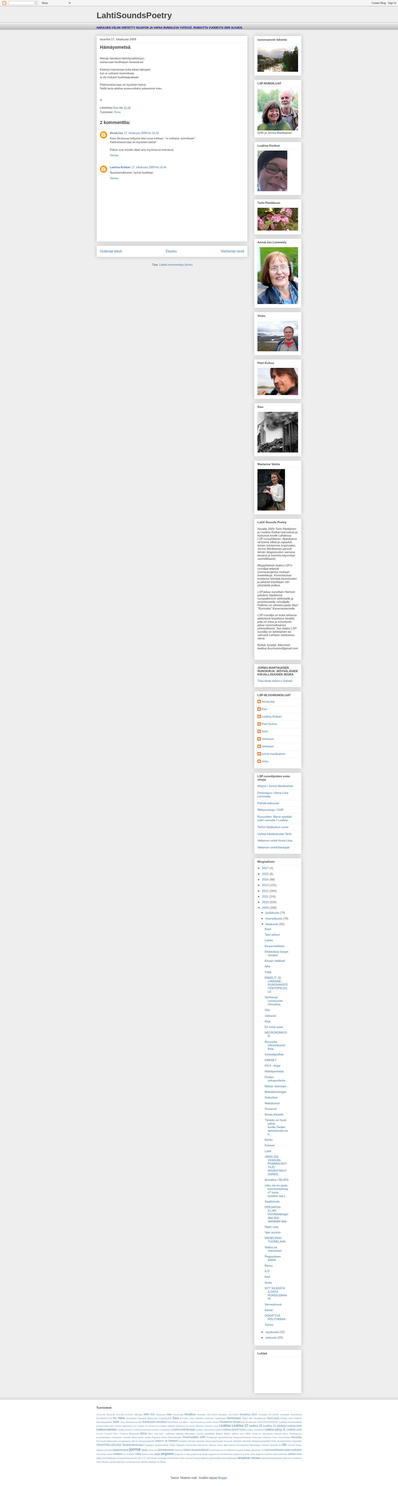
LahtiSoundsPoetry (134, 15)
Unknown (268, 739)
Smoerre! (271, 1108)
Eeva (117, 112)
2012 (265, 891)
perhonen (282, 1454)
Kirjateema (226, 1421)
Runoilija (296, 1437)
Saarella (183, 1441)
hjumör (109, 1450)
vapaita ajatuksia (117, 1462)
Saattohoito (272, 1201)
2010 (265, 902)
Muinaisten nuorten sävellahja (200, 1433)
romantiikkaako (109, 1458)
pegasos (167, 1454)
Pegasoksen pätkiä (273, 1258)
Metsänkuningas (275, 1091)
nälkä (138, 1454)
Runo (275, 1437)
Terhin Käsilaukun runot (272, 827)
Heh (251, 1418)
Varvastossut (273, 1304)
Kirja (268, 1021)
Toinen (269, 1324)
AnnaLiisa (116, 133)
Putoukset (257, 1437)
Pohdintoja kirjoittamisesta (219, 1437)
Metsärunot (272, 1103)
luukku (287, 1449)
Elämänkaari (234, 1418)
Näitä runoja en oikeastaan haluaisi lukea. (266, 1433)
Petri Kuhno (269, 724)
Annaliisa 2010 (248, 1414)
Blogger (222, 1477)
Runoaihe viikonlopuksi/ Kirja (275, 1045)
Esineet (269, 1145)
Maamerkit (134, 1433)
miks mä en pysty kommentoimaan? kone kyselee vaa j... (276, 1190)
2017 (265, 868)
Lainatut (208, 1426)
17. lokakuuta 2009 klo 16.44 (149, 167)
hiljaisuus (100, 1450)
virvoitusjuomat (133, 1462)
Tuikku (172, 1445)
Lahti (268, 1151)
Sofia (273, 1441)
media (110, 1454)
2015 (265, 874)
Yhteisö (265, 1445)
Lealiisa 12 (240, 1425)
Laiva (215, 1426)
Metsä (143, 1433)
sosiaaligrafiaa (274, 1054)
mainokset (101, 1454)
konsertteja (214, 1450)
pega (157, 1454)
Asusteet (142, 1418)
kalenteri (179, 1450)
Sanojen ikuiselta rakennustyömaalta (205, 1441)
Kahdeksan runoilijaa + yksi (180, 1422)
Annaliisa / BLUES (276, 1179)
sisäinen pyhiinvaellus (211, 1458)
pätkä (99, 1458)
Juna (122, 1422)
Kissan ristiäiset (275, 960)
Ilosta (268, 1282)
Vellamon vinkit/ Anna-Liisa (274, 840)
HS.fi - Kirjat (272, 1065)
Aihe (268, 966)
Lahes (269, 940)
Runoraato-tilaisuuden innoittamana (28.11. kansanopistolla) (125, 1441)
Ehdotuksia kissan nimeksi (276, 953)
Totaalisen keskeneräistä (156, 1445)
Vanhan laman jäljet (218, 1445)
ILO (267, 1271)
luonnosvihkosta (274, 1449)
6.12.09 (120, 1414)
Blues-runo (153, 1418)
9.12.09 (129, 1414)
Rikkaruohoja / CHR (270, 809)
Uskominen (202, 1445)
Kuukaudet (251, 1422)
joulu (144, 1449)
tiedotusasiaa (275, 1458)
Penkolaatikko (175, 1437)
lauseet (239, 1450)
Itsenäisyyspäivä (104, 1422)
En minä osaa (274, 1027)
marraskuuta (274, 918)
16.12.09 (110, 1414)
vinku (265, 761)
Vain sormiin (273, 1232)
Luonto (99, 1433)
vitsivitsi (144, 1462)
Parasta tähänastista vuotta (137, 1437)
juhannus (152, 1450)
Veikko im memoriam (273, 1249)
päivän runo (295, 1454)
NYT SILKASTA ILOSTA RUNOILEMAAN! (276, 1293)
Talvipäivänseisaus (133, 1444)
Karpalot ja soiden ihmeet (206, 1422)
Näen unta (271, 1226)
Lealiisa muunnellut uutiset (208, 1430)
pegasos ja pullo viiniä (244, 1454)
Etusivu (171, 251)
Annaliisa (189, 1414)
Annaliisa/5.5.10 (104, 1418)
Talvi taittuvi (272, 934)
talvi (224, 1458)
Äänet (163, 1462)
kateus (187, 1449)
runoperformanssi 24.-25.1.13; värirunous (137, 1458)
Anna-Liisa (178, 1414)
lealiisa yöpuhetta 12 (254, 1450)
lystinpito (297, 1449)
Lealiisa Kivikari (120, 167)
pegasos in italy (182, 1454)
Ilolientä (298, 1418)
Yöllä (268, 972)
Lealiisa (225, 1425)
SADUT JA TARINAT (166, 1441)
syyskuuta (272, 1332)
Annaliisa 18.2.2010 (228, 1414)
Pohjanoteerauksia (242, 1437)
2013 (265, 885)
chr (279, 1445)
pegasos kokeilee (264, 1454)
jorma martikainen (273, 753)
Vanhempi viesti (232, 251)
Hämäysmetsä (274, 1071)
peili (275, 1454)
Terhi (265, 731)
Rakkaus (267, 1437)
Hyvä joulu (273, 1418)
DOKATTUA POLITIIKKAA (275, 1317)
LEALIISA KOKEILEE (267, 1422)
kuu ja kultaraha (227, 1450)
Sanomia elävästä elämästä (237, 1441)
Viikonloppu (255, 1445)
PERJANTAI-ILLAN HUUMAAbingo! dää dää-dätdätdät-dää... (277, 1214)
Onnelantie (117, 1437)
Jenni (116, 1421)
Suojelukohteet (284, 1441)
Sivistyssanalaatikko (261, 1441)
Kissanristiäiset (274, 946)
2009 (265, 907)
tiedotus (265, 1458)
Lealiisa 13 (255, 1425)
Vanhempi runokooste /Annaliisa (274, 1001)
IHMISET (271, 1060)
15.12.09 (100, 1414)
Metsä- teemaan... (277, 1086)
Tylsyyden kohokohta (186, 1445)
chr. (284, 1444)
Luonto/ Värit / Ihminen (116, 1433)
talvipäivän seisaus (248, 1457)
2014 (265, 879)
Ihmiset (283, 1418)
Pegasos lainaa (159, 1437)
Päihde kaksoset (268, 803)
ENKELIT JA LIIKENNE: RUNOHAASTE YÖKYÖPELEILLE (276, 984)
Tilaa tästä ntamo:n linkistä (274, 680)
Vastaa (114, 155)
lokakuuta (272, 924)
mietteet (117, 1454)
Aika (169, 1414)
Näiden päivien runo (234, 1433)
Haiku (245, 1418)
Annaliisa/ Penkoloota (291, 1414)
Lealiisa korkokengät (183, 1429)
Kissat (269, 1310)
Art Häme (119, 1418)
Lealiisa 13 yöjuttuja (274, 1425)
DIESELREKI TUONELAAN (275, 1239)
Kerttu (269, 1139)
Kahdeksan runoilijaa (155, 1421)
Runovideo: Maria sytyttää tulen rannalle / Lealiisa (274, 818)
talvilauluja (232, 1458)
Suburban (271, 1097)
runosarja (162, 1458)
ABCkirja (138, 1414)
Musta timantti (274, 1114)
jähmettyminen (166, 1449)
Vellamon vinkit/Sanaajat (273, 847)
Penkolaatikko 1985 (194, 1437)
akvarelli (273, 1445)
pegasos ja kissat (199, 1454)
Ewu (264, 709)
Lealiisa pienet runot (233, 1429)
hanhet (291, 1445)
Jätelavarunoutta (134, 1422)
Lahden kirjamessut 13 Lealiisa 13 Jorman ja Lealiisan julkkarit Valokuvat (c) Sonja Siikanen (159, 1426)
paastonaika (148, 1454)
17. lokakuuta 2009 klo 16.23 (141, 133)
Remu (269, 1265)
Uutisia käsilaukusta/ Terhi (274, 833)
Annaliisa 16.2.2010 (207, 1414)
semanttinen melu (175, 1458)
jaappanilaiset (121, 1449)
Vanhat (232, 1445)
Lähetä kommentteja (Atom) (176, 264)
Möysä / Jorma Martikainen (275, 786)
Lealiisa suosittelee (255, 1430)
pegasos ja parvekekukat (220, 1454)
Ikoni (291, 1418)
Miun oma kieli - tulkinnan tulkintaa (166, 1433)
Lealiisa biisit (294, 1425)
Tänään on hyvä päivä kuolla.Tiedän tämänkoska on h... (276, 1127)
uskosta (104, 1462)
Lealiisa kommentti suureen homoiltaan (152, 1430)
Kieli (267, 1276)
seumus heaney (192, 1458)
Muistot (219, 1433)
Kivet (268, 929)
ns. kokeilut (128, 1454)
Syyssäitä (297, 1441)
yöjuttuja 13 (153, 1462)
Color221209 (165, 1418)
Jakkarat (270, 1015)
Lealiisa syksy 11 (275, 1429)
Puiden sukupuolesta (275, 1078)
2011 (265, 896)
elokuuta (272, 1337)
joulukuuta (273, 912)
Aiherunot (160, 1414)
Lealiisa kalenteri (106, 1429)
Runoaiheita (284, 1437)
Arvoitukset (131, 1418)
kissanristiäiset (200, 1449)
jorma (135, 1449)
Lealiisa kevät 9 (125, 1430)
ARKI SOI (149, 1414)
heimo (299, 1445)
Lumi (299, 1429)
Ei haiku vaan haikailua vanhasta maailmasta (203, 1418)
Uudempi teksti (111, 251)
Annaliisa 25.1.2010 (269, 1414)
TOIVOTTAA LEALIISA (108, 1444)
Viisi (267, 1010)
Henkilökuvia (260, 1418)
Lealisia (290, 1429)
